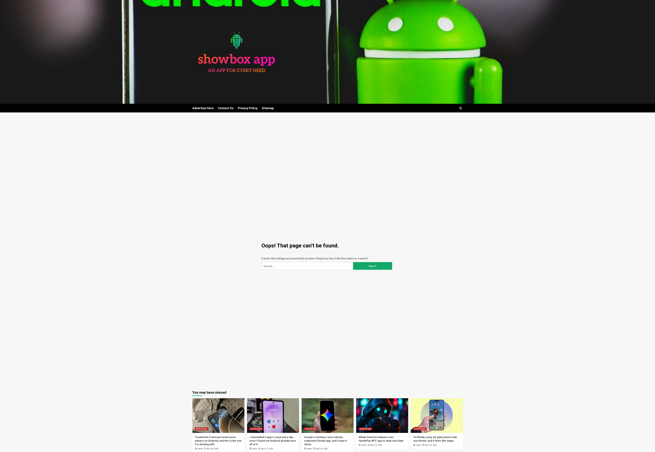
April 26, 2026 (322, 449)
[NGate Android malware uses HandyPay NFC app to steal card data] (382, 415)
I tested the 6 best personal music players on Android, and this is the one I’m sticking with (218, 441)
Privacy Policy (248, 108)
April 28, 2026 (212, 449)
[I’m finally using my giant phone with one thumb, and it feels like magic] (437, 415)
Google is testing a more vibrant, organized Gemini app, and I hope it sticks (325, 441)
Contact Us (226, 108)
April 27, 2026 (267, 449)
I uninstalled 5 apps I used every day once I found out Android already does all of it (273, 441)
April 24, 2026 (431, 445)
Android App (201, 429)
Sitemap (268, 108)
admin (200, 449)
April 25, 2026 (376, 445)
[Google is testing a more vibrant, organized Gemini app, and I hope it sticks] (328, 415)
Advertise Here (203, 108)
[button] (460, 108)
